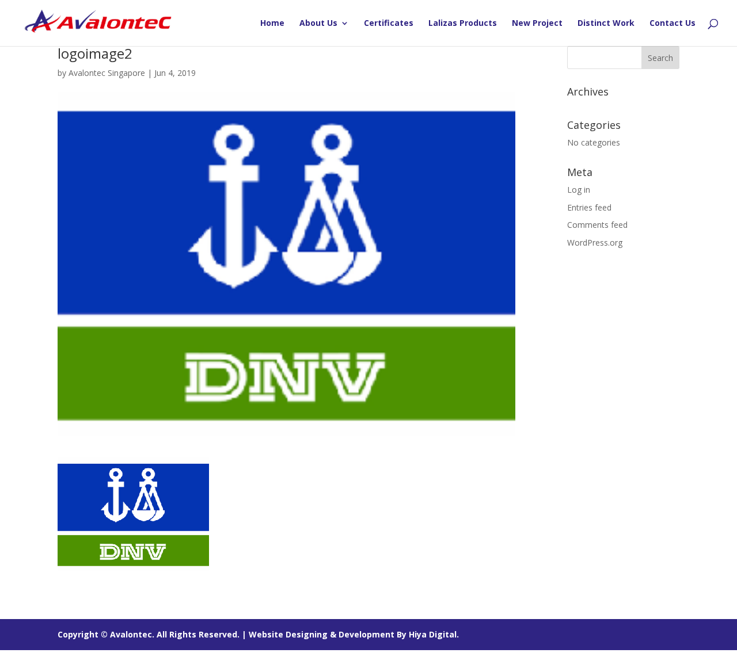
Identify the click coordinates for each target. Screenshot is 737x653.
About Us (318, 23)
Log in (578, 189)
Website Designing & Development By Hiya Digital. (354, 634)
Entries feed (589, 207)
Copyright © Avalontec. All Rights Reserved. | (153, 634)
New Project (537, 23)
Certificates (388, 23)
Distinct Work (606, 23)
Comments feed (597, 224)
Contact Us (672, 23)
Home (272, 23)
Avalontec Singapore (107, 72)
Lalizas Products (462, 23)
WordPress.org (594, 242)
